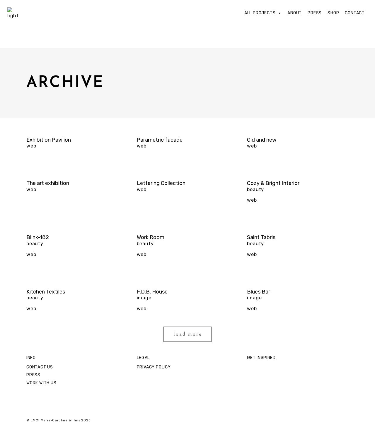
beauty (255, 189)
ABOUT (294, 13)
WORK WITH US (41, 382)
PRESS (315, 13)
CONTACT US (39, 367)
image (144, 298)
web (31, 146)
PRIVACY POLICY (154, 367)
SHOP (333, 13)
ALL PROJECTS (260, 13)
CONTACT (355, 13)
